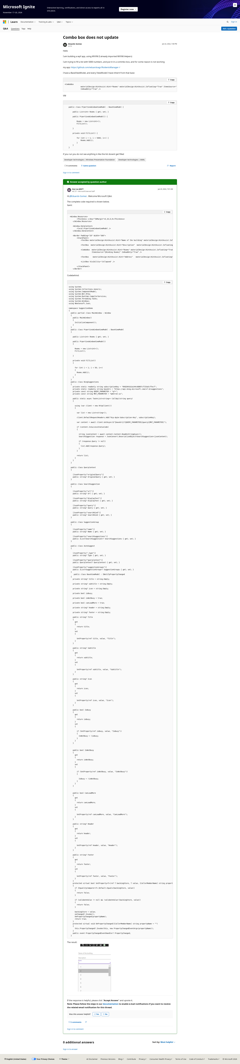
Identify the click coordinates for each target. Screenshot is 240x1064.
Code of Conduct (196, 1059)
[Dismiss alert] (235, 5)
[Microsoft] (4, 22)
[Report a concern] (86, 1022)
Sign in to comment (71, 172)
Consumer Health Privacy (160, 1059)
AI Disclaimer (92, 1059)
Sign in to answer (70, 1049)
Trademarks (213, 1059)
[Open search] (227, 22)
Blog (120, 1059)
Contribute (131, 1059)
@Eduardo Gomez (78, 196)
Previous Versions (108, 1059)
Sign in (234, 22)
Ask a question (229, 28)
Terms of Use (180, 1059)
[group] (120, 87)
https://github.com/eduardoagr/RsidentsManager (94, 67)
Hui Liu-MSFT (78, 189)
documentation (110, 1004)
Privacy (142, 1059)
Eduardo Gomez (75, 44)
